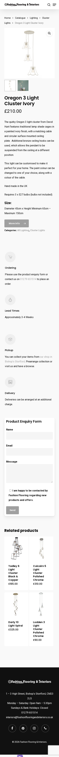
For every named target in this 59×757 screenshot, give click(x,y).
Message (11, 461)
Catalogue (20, 18)
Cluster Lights (37, 230)
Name (9, 429)
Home (7, 18)
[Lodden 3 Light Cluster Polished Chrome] (41, 604)
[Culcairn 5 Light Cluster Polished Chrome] (41, 548)
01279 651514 (28, 279)
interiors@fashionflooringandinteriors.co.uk (29, 717)
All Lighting (23, 230)
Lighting (34, 18)
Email (9, 445)
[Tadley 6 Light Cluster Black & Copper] (16, 548)
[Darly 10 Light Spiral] (16, 604)
